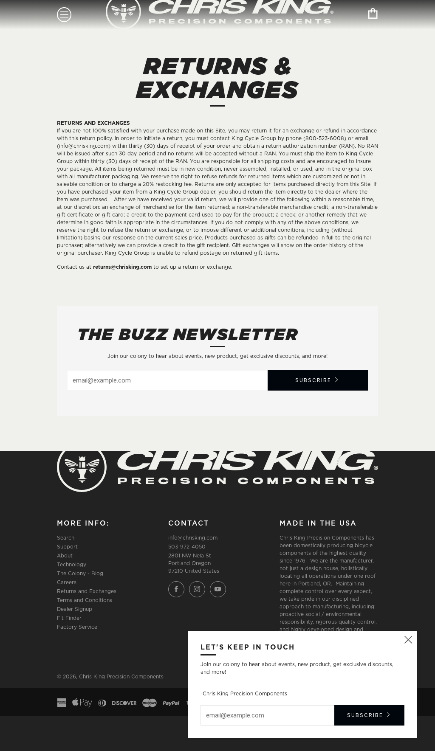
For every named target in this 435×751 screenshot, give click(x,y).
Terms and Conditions (84, 600)
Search (65, 537)
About (65, 555)
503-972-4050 (187, 546)
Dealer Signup (74, 609)
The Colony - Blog (80, 573)
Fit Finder (69, 618)
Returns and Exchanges (86, 591)
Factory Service (77, 626)
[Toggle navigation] (64, 14)
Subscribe (313, 380)
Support (67, 546)
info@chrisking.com (193, 537)
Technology (71, 564)
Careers (66, 582)
